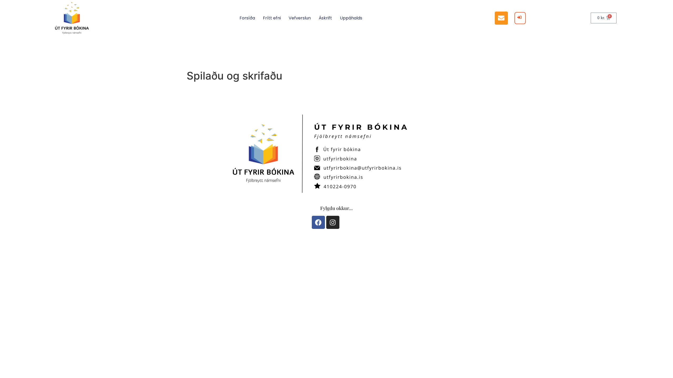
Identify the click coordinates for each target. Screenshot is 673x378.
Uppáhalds (351, 18)
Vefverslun (300, 18)
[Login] (520, 18)
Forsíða (247, 18)
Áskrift (325, 18)
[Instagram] (332, 222)
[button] (501, 18)
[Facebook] (318, 222)
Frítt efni (272, 18)
